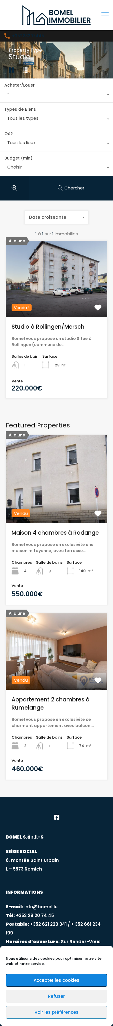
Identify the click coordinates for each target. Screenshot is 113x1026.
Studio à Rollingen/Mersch (48, 327)
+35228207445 (28, 35)
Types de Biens (20, 109)
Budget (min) (18, 158)
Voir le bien (56, 505)
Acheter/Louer (19, 85)
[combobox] (56, 95)
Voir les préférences (56, 1012)
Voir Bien (57, 302)
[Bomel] (56, 23)
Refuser (56, 996)
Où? (8, 134)
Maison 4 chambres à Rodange (55, 533)
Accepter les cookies (56, 980)
